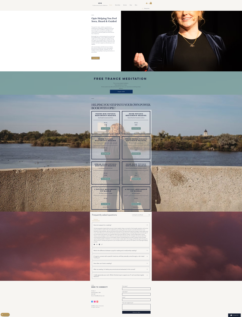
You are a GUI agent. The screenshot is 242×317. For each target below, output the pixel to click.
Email (124, 297)
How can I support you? (127, 302)
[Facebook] (92, 301)
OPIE (100, 3)
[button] (151, 3)
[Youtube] (97, 301)
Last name (125, 291)
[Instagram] (95, 301)
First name (125, 286)
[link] (105, 114)
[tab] (96, 219)
